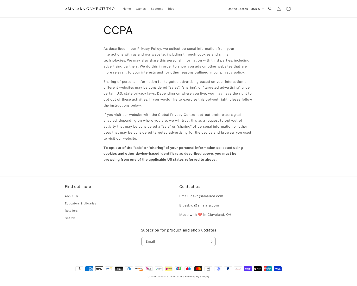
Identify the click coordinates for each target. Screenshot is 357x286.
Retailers (71, 210)
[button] (270, 8)
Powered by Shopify (197, 276)
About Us (71, 196)
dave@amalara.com (206, 196)
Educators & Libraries (80, 203)
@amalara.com (206, 205)
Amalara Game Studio (171, 276)
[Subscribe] (210, 242)
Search (70, 218)
